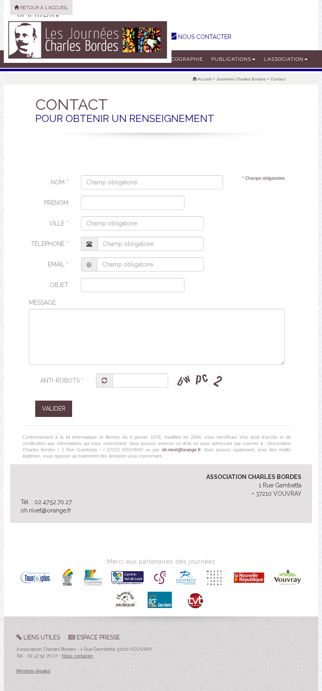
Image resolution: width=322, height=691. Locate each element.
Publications (231, 59)
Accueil (204, 79)
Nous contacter (77, 655)
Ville (58, 223)
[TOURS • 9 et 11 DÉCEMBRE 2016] (87, 40)
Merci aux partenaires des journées (161, 561)
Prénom (56, 202)
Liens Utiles (41, 637)
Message (42, 302)
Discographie (182, 59)
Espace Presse (97, 637)
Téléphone (49, 244)
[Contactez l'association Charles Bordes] (172, 36)
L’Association (284, 59)
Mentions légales (33, 670)
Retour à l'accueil (43, 7)
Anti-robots (61, 380)
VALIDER (53, 408)
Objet (59, 285)
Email (58, 264)
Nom (59, 182)
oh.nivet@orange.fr (181, 449)
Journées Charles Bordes (240, 79)
